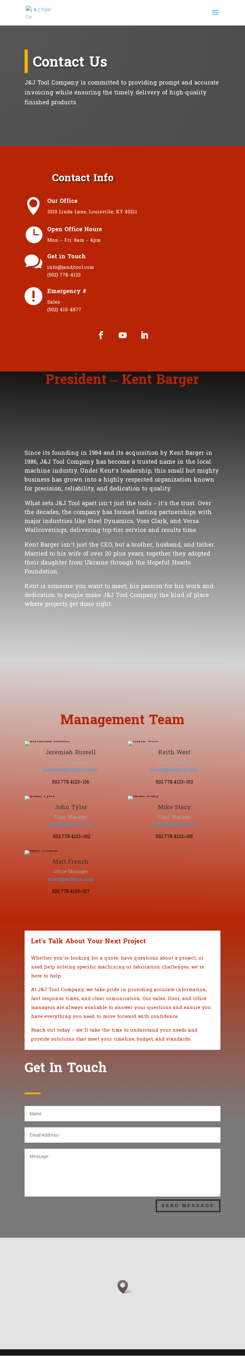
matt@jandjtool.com (71, 879)
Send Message (188, 1205)
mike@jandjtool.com (174, 825)
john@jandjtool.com (70, 825)
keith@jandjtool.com (174, 770)
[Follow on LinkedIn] (144, 335)
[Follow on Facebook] (101, 335)
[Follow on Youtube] (122, 335)
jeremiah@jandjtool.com (70, 770)
